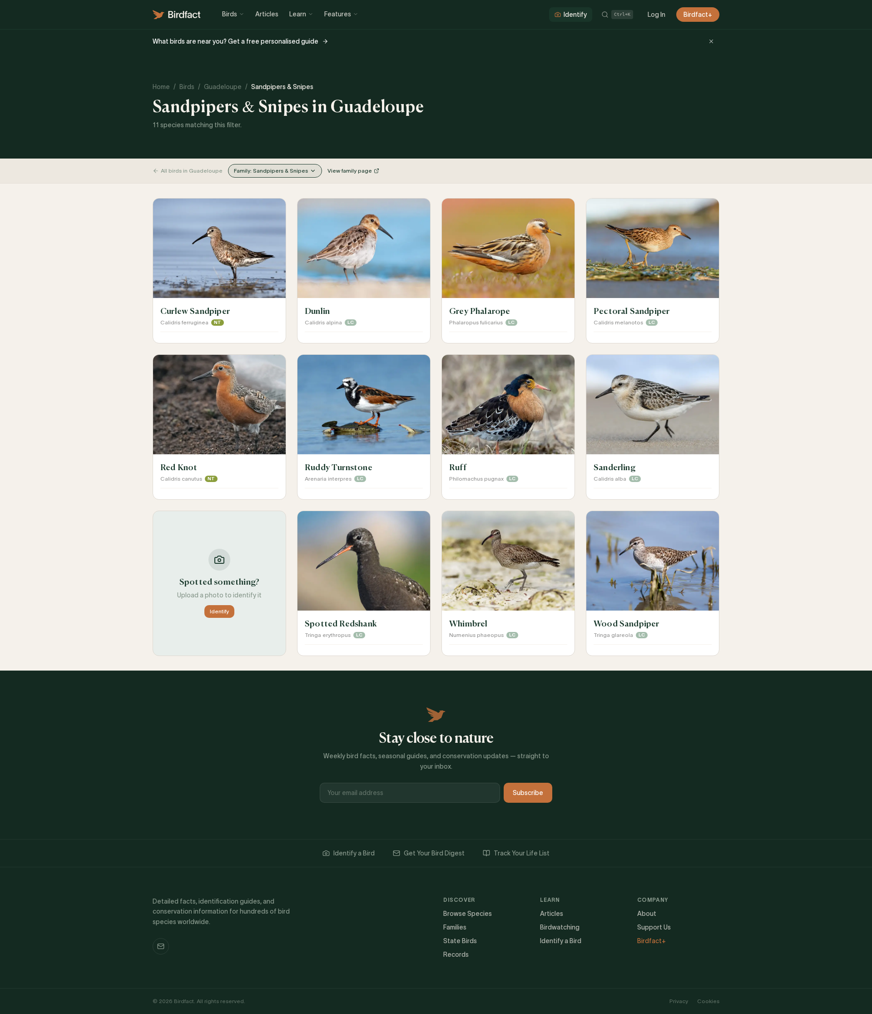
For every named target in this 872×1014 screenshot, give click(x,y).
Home (161, 86)
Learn (297, 14)
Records (456, 954)
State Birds (460, 940)
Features (337, 14)
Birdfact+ (698, 14)
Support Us (654, 927)
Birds (229, 14)
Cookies (708, 1001)
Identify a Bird (354, 853)
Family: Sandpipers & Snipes (271, 171)
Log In (656, 14)
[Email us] (161, 946)
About (646, 913)
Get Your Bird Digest (434, 853)
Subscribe (528, 792)
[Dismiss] (711, 41)
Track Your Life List (522, 853)
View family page (349, 171)
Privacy (678, 1001)
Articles (266, 14)
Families (454, 927)
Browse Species (467, 913)
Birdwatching (560, 927)
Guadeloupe (223, 86)
